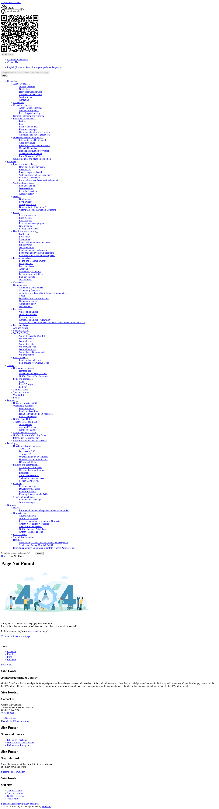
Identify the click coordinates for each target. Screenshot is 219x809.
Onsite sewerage (27, 502)
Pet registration (26, 263)
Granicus (46, 806)
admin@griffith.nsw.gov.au (16, 721)
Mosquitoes (24, 239)
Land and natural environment (33, 250)
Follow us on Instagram (18, 745)
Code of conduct (27, 142)
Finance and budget (28, 126)
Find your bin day (27, 185)
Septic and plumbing (22, 497)
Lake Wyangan (26, 384)
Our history (24, 89)
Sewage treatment (27, 204)
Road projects (25, 220)
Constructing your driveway (32, 470)
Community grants (27, 301)
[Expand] (16, 81)
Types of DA (25, 454)
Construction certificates (30, 467)
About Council (20, 83)
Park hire (23, 387)
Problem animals (27, 277)
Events (16, 309)
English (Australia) (34, 67)
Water (16, 196)
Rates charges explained (30, 172)
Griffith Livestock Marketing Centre (30, 435)
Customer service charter (30, 94)
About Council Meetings (30, 108)
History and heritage (22, 368)
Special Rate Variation (23, 537)
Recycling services (28, 191)
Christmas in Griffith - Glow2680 (35, 320)
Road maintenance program (32, 223)
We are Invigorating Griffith (32, 336)
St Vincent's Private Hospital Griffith (36, 545)
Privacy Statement (30, 803)
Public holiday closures (30, 360)
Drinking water (26, 199)
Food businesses (26, 408)
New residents (25, 306)
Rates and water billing (24, 164)
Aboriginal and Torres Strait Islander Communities (42, 293)
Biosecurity (24, 236)
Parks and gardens (21, 379)
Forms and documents (23, 118)
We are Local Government (31, 352)
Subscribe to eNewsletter (13, 772)
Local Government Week (31, 156)
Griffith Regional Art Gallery (32, 529)
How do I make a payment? (32, 167)
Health (16, 540)
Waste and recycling (22, 183)
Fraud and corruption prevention (34, 151)
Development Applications (25, 446)
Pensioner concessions (29, 177)
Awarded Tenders (27, 427)
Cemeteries (18, 282)
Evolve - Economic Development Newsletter (40, 521)
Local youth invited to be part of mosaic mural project (44, 510)
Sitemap (5, 803)
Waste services (26, 188)
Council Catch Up (27, 515)
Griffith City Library (28, 518)
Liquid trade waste (27, 416)
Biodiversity (25, 234)
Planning (17, 483)
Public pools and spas (29, 411)
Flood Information (27, 491)
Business (11, 400)
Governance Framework (30, 153)
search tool (33, 631)
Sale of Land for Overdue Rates (34, 362)
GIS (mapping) (26, 226)
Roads (16, 212)
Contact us (24, 100)
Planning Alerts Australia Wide (33, 494)
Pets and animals (21, 258)
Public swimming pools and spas (34, 242)
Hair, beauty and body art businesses (36, 413)
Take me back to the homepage (15, 636)
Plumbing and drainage (30, 499)
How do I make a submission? (33, 459)
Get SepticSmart (26, 247)
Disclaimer (15, 803)
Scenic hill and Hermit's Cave (33, 373)
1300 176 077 (9, 718)
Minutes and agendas (29, 110)
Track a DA (24, 448)
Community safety (27, 303)
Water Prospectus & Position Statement (37, 210)
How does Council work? (31, 91)
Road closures (25, 218)
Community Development (31, 287)
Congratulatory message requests (34, 134)
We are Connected (27, 346)
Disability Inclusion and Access (34, 298)
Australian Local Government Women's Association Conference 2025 (52, 322)
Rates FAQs (25, 169)
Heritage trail (25, 371)
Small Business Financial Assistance (30, 440)
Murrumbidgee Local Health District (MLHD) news (43, 542)
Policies (22, 121)
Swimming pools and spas (31, 478)
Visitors (10, 365)
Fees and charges (27, 266)
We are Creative (26, 338)
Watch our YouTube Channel (20, 742)
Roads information (27, 215)
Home (4, 556)
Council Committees (28, 148)
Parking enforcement (29, 228)
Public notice (19, 357)
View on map (7, 713)
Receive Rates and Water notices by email (38, 180)
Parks (21, 381)
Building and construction (25, 464)
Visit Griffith (19, 395)
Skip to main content (11, 2)
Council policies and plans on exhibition (32, 159)
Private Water (25, 244)
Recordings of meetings (30, 113)
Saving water (25, 201)
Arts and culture (20, 328)
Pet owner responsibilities (31, 274)
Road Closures (20, 534)
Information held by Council (32, 140)
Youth (22, 295)
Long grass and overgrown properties (36, 252)
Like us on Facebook (17, 740)
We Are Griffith (20, 333)
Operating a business (23, 405)
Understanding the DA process (33, 456)
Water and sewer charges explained (35, 175)
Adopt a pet (24, 269)
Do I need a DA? (27, 451)
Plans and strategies (28, 129)
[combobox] (25, 72)
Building (11, 443)
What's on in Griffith (28, 312)
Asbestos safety (26, 193)
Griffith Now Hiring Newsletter (34, 523)
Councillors (18, 102)
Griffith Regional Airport (24, 432)
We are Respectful (27, 349)
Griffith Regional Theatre (31, 532)
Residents (11, 161)
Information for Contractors (26, 438)
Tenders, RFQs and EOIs (25, 422)
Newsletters (18, 513)
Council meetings (21, 105)
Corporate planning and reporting (28, 116)
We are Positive (26, 354)
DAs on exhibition (27, 462)
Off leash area (25, 279)
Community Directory (29, 290)
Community (18, 285)
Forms (22, 124)
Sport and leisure (21, 330)
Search (4, 553)
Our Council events (28, 314)
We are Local (25, 341)
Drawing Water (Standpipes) (32, 207)
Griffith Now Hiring (22, 419)
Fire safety (24, 473)
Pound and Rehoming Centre (32, 261)
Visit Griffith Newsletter (30, 526)
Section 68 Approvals (29, 481)
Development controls (29, 489)
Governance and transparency (27, 137)
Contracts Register (27, 430)
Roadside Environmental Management (37, 255)
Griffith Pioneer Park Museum (33, 376)
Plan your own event (29, 317)
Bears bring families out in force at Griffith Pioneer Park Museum (43, 548)
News (10, 505)
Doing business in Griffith (25, 403)
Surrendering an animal (30, 271)
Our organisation (27, 86)
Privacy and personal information (34, 145)
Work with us (25, 97)
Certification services (29, 475)
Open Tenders (25, 424)
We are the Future (27, 344)
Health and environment (24, 231)
